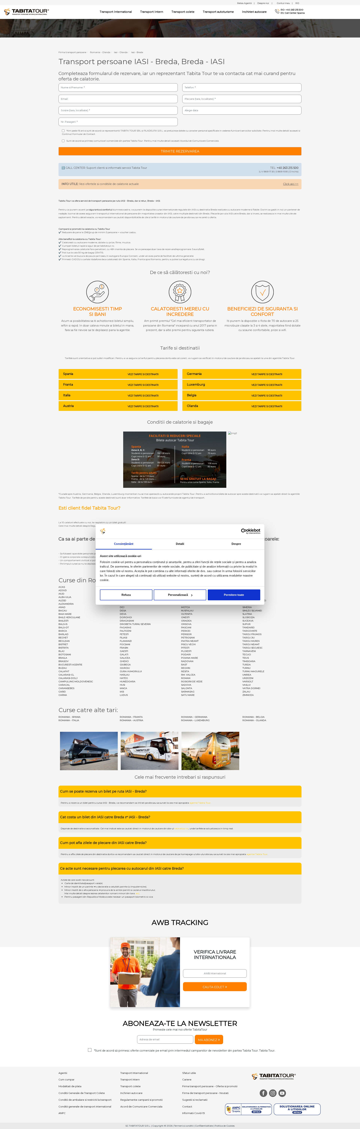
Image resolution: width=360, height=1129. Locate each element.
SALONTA (186, 688)
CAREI (62, 691)
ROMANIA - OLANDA (254, 720)
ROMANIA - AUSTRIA (131, 720)
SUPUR (246, 624)
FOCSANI (125, 644)
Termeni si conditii (183, 1125)
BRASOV (63, 661)
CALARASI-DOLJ (67, 678)
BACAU (62, 610)
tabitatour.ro (181, 828)
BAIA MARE (65, 614)
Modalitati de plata (69, 1086)
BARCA (62, 630)
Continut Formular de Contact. (79, 134)
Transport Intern (151, 12)
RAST (184, 664)
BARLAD (63, 634)
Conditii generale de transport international (84, 1106)
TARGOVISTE (249, 630)
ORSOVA (186, 624)
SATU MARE (188, 695)
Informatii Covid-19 (193, 1113)
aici (137, 893)
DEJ (122, 607)
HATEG (124, 678)
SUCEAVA (248, 620)
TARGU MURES (251, 641)
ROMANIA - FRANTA (131, 716)
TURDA (246, 664)
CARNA (62, 695)
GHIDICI (124, 661)
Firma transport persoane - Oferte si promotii (209, 1086)
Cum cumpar (66, 1079)
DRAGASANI (127, 620)
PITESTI (185, 647)
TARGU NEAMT (251, 644)
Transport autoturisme (218, 12)
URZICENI (247, 678)
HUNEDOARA (127, 681)
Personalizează (178, 594)
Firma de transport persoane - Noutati (205, 1092)
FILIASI (123, 637)
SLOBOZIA (248, 617)
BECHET (63, 637)
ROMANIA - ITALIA (68, 720)
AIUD (61, 593)
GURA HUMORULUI (131, 671)
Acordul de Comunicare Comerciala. (199, 140)
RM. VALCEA (188, 674)
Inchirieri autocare (254, 12)
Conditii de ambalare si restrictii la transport (85, 1099)
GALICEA (125, 657)
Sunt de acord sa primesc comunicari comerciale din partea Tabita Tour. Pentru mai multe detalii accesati (142, 140)
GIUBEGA (125, 664)
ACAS (61, 587)
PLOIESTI (186, 651)
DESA (123, 610)
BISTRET (63, 644)
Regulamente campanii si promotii (141, 1099)
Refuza (126, 594)
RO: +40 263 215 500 (292, 9)
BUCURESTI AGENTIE (70, 664)
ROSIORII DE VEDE (191, 681)
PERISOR (186, 634)
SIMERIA (247, 607)
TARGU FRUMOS (251, 634)
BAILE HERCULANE (69, 617)
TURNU (246, 668)
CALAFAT (63, 671)
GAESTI (124, 651)
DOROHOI (126, 617)
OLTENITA (186, 614)
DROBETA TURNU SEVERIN (135, 624)
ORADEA (186, 620)
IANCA (123, 688)
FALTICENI (125, 630)
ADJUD (62, 590)
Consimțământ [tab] (123, 543)
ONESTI (185, 617)
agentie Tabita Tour (200, 802)
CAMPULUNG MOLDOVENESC (75, 681)
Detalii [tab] (180, 543)
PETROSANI (188, 637)
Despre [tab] (236, 543)
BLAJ (61, 651)
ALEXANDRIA (66, 603)
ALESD (62, 600)
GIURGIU (125, 668)
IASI (122, 691)
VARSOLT (247, 681)
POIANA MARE (189, 657)
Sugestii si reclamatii (194, 1099)
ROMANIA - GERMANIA (194, 716)
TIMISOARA (248, 661)
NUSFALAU (187, 610)
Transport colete (183, 12)
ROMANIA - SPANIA (69, 716)
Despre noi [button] (264, 3)
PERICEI (185, 630)
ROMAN (185, 678)
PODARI (186, 654)
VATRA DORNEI (251, 688)
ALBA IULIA (64, 597)
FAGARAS (125, 627)
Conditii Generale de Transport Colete (81, 1092)
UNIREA (246, 674)
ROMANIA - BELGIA (253, 716)
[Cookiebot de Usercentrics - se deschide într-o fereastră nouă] (243, 531)
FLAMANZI (126, 641)
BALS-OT (63, 627)
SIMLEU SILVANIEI (252, 610)
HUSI (122, 684)
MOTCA (185, 607)
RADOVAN (187, 661)
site (150, 802)
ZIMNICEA (248, 695)
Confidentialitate (204, 1125)
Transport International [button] (116, 12)
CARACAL (64, 684)
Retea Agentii (245, 3)
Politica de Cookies (225, 1125)
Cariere (186, 1079)
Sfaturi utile (189, 1072)
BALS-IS (62, 624)
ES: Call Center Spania (293, 13)
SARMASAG (187, 691)
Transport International (134, 1072)
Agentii (62, 1072)
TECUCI (246, 654)
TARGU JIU (248, 637)
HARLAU (125, 674)
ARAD (61, 607)
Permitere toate (234, 594)
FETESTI (124, 634)
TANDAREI (248, 627)
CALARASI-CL (66, 674)
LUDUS (124, 695)
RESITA (185, 671)
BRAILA (62, 657)
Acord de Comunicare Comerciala (141, 1106)
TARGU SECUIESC (252, 647)
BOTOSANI (64, 654)
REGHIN (185, 668)
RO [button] (297, 3)
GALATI (124, 654)
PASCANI (186, 627)
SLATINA (247, 614)
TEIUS (245, 657)
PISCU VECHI (188, 644)
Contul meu (284, 3)
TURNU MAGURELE (253, 671)
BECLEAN (64, 641)
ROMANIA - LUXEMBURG (195, 720)
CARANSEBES (66, 688)
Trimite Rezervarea (180, 151)
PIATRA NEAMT (190, 641)
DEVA (123, 614)
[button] (215, 986)
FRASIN (124, 647)
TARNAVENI (249, 651)
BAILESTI (63, 620)
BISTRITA (63, 647)
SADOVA (186, 684)
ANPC (62, 1113)
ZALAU (246, 691)
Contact (187, 1106)
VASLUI (246, 684)
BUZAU (62, 668)
